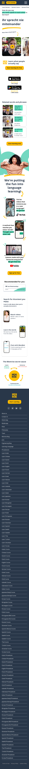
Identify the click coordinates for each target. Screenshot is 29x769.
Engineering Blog (7, 443)
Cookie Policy (23, 763)
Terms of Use (6, 763)
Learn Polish (5, 513)
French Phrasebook (7, 672)
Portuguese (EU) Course (8, 619)
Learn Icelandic (6, 486)
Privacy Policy (14, 763)
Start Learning (11, 2)
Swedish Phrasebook (7, 745)
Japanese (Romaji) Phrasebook (10, 702)
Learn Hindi (5, 483)
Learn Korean (5, 499)
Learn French (5, 470)
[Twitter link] (12, 408)
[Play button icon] (12, 46)
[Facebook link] (9, 408)
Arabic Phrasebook (7, 655)
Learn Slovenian (6, 523)
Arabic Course (6, 549)
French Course (6, 566)
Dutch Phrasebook (7, 665)
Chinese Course (6, 552)
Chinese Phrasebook (7, 658)
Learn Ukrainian (6, 542)
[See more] (26, 2)
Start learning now (14, 143)
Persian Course (6, 609)
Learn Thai (5, 536)
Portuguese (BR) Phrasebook (10, 721)
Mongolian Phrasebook (8, 708)
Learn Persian (6, 509)
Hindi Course (5, 579)
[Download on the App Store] (14, 79)
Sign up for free (14, 273)
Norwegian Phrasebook (8, 711)
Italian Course (6, 589)
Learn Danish (5, 460)
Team (3, 433)
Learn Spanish (6, 526)
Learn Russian (6, 519)
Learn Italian (5, 493)
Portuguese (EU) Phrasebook (10, 725)
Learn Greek (5, 476)
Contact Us (5, 417)
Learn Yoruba (5, 546)
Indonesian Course (7, 586)
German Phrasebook (7, 675)
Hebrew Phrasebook (7, 682)
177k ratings (14, 83)
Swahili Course (6, 635)
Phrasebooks (5, 450)
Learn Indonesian (7, 489)
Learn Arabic (5, 453)
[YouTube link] (16, 408)
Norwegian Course (7, 605)
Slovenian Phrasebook (8, 731)
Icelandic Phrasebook (8, 688)
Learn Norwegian (7, 506)
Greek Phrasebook (7, 678)
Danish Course (6, 556)
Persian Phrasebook (7, 715)
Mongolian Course (7, 602)
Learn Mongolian (6, 503)
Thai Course (5, 642)
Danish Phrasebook (7, 662)
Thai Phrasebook (6, 748)
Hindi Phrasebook (7, 685)
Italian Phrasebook (7, 695)
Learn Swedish (6, 533)
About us (4, 413)
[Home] (5, 62)
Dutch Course (5, 559)
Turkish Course (6, 645)
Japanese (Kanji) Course (8, 592)
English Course (6, 562)
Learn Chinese (6, 456)
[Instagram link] (20, 408)
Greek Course (5, 572)
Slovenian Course (7, 625)
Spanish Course (6, 632)
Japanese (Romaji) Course (9, 595)
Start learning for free (14, 68)
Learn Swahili (5, 529)
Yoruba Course (6, 652)
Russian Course (6, 622)
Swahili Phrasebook (7, 741)
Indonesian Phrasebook (8, 692)
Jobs (3, 440)
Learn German (6, 7)
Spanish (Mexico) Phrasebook (10, 735)
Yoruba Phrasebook (7, 758)
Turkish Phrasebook (7, 751)
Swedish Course (6, 639)
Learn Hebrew (6, 479)
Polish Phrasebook (7, 718)
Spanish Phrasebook (7, 738)
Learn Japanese (6, 496)
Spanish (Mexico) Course (9, 629)
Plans (3, 426)
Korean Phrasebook (7, 705)
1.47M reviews (14, 92)
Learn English (5, 466)
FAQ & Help (5, 420)
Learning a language (7, 446)
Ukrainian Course (7, 648)
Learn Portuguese (7, 516)
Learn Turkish (6, 539)
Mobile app (5, 423)
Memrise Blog (6, 436)
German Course (16, 7)
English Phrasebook (7, 668)
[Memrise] (3, 2)
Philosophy (5, 430)
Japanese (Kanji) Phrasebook (10, 698)
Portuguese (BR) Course (8, 615)
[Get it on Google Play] (14, 88)
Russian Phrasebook (7, 728)
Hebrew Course (6, 576)
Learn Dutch (5, 463)
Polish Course (6, 612)
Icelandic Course (6, 582)
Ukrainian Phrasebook (8, 755)
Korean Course (6, 599)
